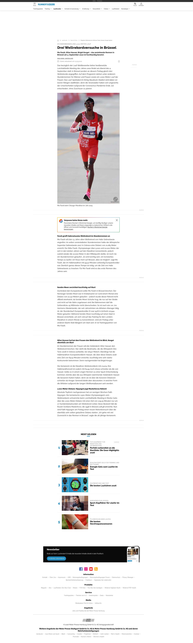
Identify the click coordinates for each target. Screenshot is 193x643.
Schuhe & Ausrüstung (72, 9)
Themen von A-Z (81, 595)
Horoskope (124, 9)
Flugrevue (87, 634)
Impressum (61, 577)
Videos (106, 9)
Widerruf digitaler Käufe (112, 588)
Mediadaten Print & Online (84, 603)
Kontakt (44, 577)
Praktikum (88, 580)
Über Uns (53, 577)
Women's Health (98, 636)
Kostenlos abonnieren (56, 558)
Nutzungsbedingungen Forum (100, 577)
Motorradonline (127, 634)
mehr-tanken (104, 634)
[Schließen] (117, 220)
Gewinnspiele (93, 595)
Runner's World (86, 636)
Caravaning (71, 634)
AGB (69, 577)
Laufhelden (115, 9)
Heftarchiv (98, 603)
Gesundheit (96, 9)
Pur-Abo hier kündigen (95, 588)
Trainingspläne (38, 9)
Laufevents (57, 9)
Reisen (75, 588)
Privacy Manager (127, 577)
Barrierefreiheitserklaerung (74, 580)
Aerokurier (39, 634)
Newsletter (109, 595)
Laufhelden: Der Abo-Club (62, 588)
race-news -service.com (65, 58)
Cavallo (79, 634)
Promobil (76, 636)
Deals (102, 595)
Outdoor (136, 634)
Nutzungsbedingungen (80, 577)
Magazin (44, 588)
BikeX (63, 634)
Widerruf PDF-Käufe (129, 588)
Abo (50, 588)
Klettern (95, 634)
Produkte (99, 1)
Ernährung (85, 9)
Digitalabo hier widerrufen (102, 580)
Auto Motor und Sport (52, 634)
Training (47, 9)
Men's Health (115, 634)
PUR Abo (82, 588)
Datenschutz (116, 577)
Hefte (94, 1)
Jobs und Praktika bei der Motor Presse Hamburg (88, 611)
